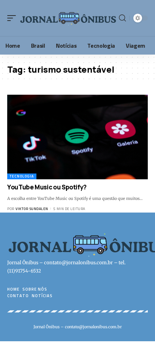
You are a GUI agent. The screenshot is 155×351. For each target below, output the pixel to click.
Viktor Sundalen (31, 208)
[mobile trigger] (13, 17)
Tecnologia (22, 176)
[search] (122, 18)
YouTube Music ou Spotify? (47, 187)
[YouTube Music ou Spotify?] (77, 137)
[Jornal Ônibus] (68, 17)
